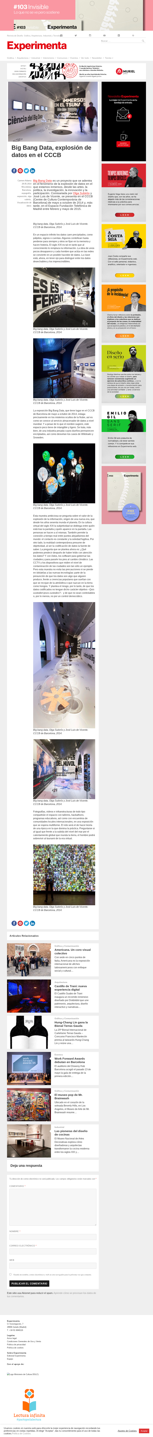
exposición (22, 196)
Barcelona (26, 190)
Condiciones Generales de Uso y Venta (24, 1341)
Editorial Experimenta (16, 1356)
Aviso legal (12, 1338)
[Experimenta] (37, 45)
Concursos (62, 58)
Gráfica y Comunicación (67, 946)
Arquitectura (22, 58)
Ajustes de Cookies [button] (127, 1431)
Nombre (14, 1231)
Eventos (74, 58)
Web (11, 1260)
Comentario (17, 1186)
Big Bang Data (42, 180)
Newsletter (97, 58)
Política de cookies (15, 1348)
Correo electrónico (23, 1246)
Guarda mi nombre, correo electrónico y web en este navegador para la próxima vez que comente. (52, 1274)
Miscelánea (26, 187)
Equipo (10, 1359)
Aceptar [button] (144, 1431)
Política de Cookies (21, 1433)
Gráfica (10, 58)
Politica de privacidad (16, 1344)
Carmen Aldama (24, 180)
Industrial (35, 58)
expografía (26, 193)
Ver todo (85, 58)
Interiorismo (48, 58)
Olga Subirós (81, 193)
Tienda (108, 58)
